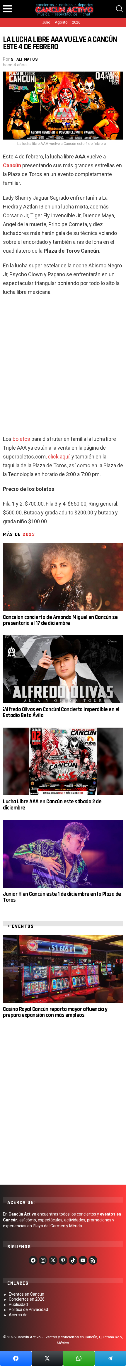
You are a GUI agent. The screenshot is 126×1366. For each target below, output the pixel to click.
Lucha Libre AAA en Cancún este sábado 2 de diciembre (52, 804)
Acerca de (18, 1314)
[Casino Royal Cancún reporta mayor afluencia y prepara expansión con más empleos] (63, 969)
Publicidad (18, 1304)
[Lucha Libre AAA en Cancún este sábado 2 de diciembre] (63, 762)
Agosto (61, 22)
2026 (76, 22)
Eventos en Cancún (26, 1294)
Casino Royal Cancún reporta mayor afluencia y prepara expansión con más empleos (55, 1012)
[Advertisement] (63, 367)
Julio (46, 22)
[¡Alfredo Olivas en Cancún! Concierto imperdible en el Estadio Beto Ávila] (63, 669)
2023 (29, 534)
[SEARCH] (119, 9)
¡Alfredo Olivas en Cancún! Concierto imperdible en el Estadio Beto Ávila (61, 712)
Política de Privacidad (28, 1309)
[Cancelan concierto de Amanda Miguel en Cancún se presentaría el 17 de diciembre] (63, 577)
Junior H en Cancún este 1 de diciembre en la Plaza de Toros (62, 897)
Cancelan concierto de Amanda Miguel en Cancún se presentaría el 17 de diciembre (60, 620)
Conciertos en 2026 (27, 1299)
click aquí (58, 456)
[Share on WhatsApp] (79, 1358)
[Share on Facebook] (16, 1358)
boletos (21, 439)
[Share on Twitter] (47, 1358)
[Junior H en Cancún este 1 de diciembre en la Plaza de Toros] (63, 854)
